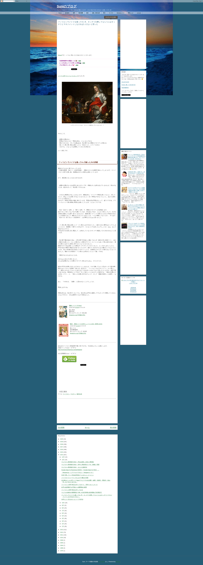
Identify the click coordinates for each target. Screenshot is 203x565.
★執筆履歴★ (125, 87)
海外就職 (81, 12)
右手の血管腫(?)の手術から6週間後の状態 (74, 487)
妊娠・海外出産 (96, 12)
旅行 (87, 12)
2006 (61, 540)
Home (60, 12)
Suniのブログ (67, 6)
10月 (63, 503)
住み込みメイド (120, 12)
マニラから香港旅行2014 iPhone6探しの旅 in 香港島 (77, 462)
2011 (61, 535)
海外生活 (79, 394)
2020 (61, 439)
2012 (61, 532)
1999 (61, 548)
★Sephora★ (133, 291)
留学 (74, 12)
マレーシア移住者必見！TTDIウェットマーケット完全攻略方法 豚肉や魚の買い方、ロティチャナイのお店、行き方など (137, 157)
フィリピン (66, 394)
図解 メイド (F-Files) (75, 305)
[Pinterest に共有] (66, 391)
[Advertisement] (87, 41)
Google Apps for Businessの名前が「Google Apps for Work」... (80, 470)
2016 (61, 449)
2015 (61, 452)
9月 (63, 505)
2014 (61, 455)
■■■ (80, 61)
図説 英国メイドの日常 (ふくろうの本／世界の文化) (86, 324)
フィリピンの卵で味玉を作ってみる (72, 490)
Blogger (118, 561)
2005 (61, 543)
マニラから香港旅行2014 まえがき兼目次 (74, 467)
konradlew (102, 561)
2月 (63, 524)
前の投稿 (113, 427)
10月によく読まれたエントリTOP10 (72, 499)
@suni (60, 55)
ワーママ (111, 12)
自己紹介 (67, 12)
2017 (61, 447)
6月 (63, 513)
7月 (63, 510)
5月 (63, 516)
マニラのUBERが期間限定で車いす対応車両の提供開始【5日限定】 (81, 492)
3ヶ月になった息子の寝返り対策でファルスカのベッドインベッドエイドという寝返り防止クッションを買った (136, 207)
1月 (63, 526)
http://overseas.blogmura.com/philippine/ (70, 349)
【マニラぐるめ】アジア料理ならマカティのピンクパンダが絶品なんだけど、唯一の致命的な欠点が (136, 225)
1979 (61, 551)
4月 (63, 518)
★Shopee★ (133, 289)
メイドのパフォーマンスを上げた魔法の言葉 (74, 478)
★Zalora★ (133, 287)
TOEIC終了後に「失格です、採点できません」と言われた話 (136, 172)
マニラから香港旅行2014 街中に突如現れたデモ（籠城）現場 (80, 464)
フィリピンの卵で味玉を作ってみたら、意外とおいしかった (79, 484)
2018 (61, 444)
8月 (63, 508)
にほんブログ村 (133, 283)
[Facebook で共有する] (64, 391)
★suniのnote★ (125, 82)
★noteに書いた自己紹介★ (128, 84)
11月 (63, 459)
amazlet (77, 307)
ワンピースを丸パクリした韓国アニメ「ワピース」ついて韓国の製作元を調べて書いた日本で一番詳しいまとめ (136, 190)
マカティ (73, 394)
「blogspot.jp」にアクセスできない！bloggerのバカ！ (77, 472)
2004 (61, 545)
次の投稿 (61, 427)
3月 (63, 521)
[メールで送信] (60, 391)
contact (139, 12)
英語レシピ (130, 12)
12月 (63, 457)
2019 (61, 441)
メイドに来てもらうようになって (68, 76)
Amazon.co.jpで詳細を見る (77, 315)
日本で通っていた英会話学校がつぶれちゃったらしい (77, 475)
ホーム (87, 427)
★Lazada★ (133, 290)
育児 (104, 12)
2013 (61, 529)
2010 (61, 537)
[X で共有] (63, 391)
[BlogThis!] (61, 391)
